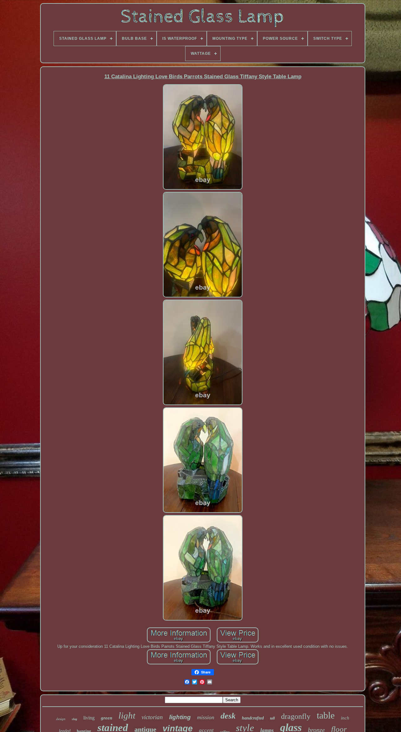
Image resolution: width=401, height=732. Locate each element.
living (89, 717)
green (106, 717)
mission (205, 717)
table (326, 715)
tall (272, 718)
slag (74, 719)
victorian (152, 717)
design (60, 719)
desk (228, 715)
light (126, 715)
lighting (180, 717)
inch (345, 717)
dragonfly (295, 716)
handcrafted (253, 718)
